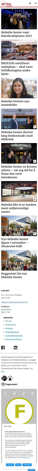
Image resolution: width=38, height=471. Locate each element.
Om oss (8, 321)
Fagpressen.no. (26, 457)
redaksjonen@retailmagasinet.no (14, 302)
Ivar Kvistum (6, 309)
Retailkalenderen (12, 332)
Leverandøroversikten (14, 335)
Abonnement (10, 324)
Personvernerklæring (13, 339)
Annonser (9, 328)
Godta (18, 464)
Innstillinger (31, 469)
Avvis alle (10, 464)
